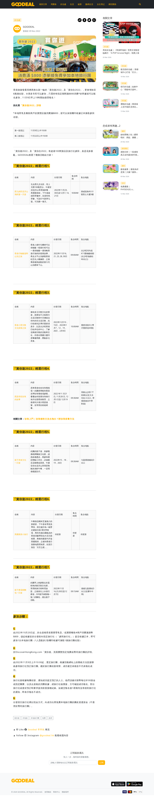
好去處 (63, 4)
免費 (44, 718)
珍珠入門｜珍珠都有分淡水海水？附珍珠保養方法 (49, 418)
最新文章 (43, 4)
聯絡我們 (65, 792)
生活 (72, 4)
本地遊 (25, 718)
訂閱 (101, 762)
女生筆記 (101, 4)
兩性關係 (112, 4)
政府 (50, 718)
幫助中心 (56, 792)
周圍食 (54, 4)
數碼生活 (89, 4)
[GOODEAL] (22, 4)
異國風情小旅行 (21, 534)
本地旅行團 (35, 718)
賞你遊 (16, 718)
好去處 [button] (17, 20)
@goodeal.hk (47, 735)
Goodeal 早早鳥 (36, 729)
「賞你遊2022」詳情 (30, 105)
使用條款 (48, 792)
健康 (80, 4)
